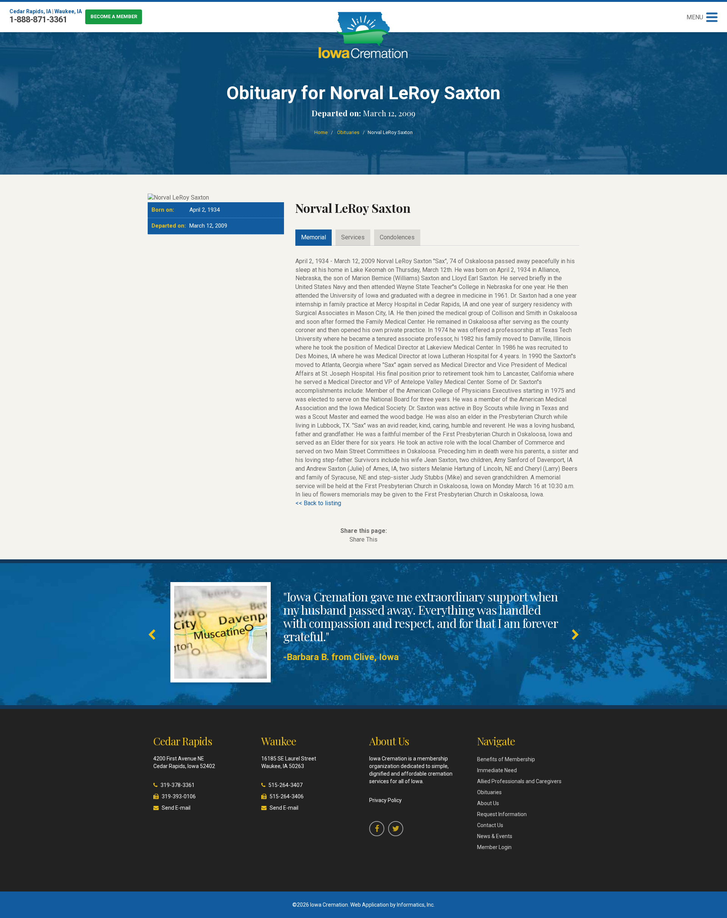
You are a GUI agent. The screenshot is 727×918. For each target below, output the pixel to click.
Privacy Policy (385, 800)
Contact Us (490, 825)
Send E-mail (176, 808)
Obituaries (348, 132)
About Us (488, 803)
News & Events (494, 836)
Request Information (502, 814)
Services (353, 237)
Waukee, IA (68, 11)
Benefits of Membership (506, 759)
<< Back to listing (318, 503)
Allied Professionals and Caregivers (519, 781)
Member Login (494, 847)
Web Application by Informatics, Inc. (392, 905)
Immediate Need (497, 770)
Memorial (313, 237)
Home (321, 132)
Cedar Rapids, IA (30, 11)
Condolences (397, 237)
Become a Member (113, 16)
